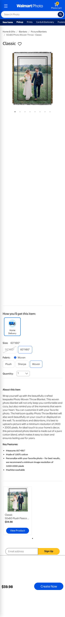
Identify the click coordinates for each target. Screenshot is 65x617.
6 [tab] (39, 111)
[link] (18, 511)
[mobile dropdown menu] (5, 6)
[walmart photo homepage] (30, 6)
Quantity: (8, 373)
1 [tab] (14, 111)
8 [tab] (49, 111)
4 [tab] (29, 111)
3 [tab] (24, 111)
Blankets (23, 31)
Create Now (49, 586)
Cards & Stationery (45, 22)
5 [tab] (34, 111)
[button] (20, 44)
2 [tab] (19, 111)
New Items (8, 22)
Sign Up (48, 551)
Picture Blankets (39, 31)
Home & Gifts (9, 31)
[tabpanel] (32, 78)
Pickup (19, 22)
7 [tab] (44, 111)
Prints (29, 22)
